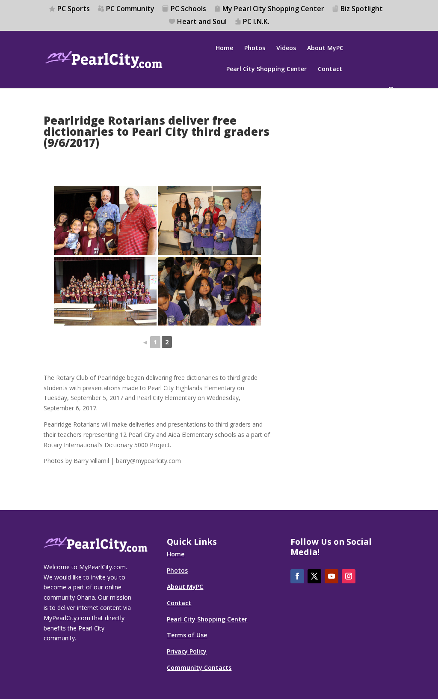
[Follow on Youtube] (331, 576)
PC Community (130, 9)
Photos (254, 48)
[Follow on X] (314, 576)
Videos (286, 48)
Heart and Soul (202, 22)
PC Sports (73, 9)
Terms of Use (187, 635)
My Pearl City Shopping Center (273, 9)
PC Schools (188, 9)
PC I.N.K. (256, 22)
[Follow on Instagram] (348, 576)
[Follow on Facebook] (297, 576)
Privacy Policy (187, 651)
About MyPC (325, 48)
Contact (330, 69)
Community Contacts (199, 667)
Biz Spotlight (361, 9)
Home (224, 48)
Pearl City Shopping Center (266, 69)
